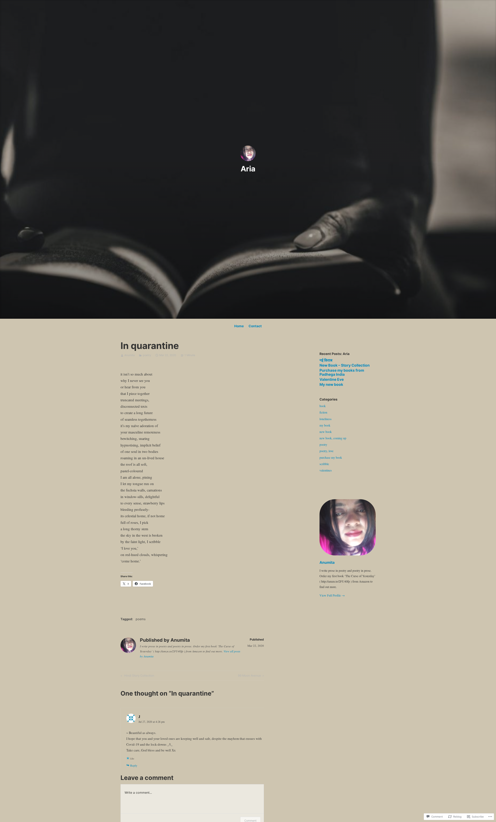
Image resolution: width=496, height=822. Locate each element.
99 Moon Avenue (249, 676)
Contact (255, 326)
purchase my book (330, 457)
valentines (325, 470)
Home (239, 326)
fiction (323, 412)
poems (141, 619)
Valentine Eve (331, 379)
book (322, 406)
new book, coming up (332, 438)
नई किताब (325, 360)
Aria (248, 168)
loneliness (325, 419)
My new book (331, 384)
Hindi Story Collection (137, 676)
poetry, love (326, 451)
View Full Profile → (332, 595)
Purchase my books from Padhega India (341, 372)
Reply (133, 765)
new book (325, 432)
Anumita (129, 355)
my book (324, 425)
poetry (147, 355)
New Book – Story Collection (344, 365)
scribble (324, 464)
